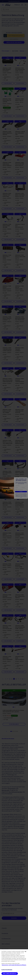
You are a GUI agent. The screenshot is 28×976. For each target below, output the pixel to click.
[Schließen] (25, 951)
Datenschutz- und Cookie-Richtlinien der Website (14, 965)
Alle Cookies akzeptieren (9, 973)
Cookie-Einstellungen (6, 969)
